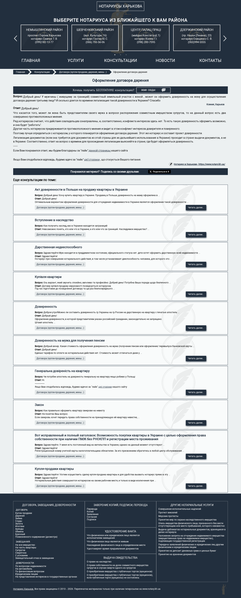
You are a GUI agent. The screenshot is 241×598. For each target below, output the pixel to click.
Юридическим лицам (26, 574)
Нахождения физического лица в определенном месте (116, 545)
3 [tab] (126, 55)
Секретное (20, 553)
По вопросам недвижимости (30, 566)
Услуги (76, 60)
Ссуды (18, 521)
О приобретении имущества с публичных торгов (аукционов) (119, 571)
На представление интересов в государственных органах (46, 576)
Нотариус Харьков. (23, 589)
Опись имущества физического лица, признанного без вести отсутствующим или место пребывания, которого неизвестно (191, 524)
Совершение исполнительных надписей (179, 509)
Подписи (91, 519)
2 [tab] (120, 55)
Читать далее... (196, 207)
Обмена (19, 531)
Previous (16, 38)
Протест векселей (167, 512)
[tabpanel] (44, 38)
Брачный (20, 534)
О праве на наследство (99, 561)
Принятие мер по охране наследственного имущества (187, 519)
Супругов (20, 550)
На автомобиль (23, 569)
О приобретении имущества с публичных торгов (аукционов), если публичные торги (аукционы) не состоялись (120, 576)
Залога (19, 523)
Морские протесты (168, 516)
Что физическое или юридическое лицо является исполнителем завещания (113, 536)
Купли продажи (23, 513)
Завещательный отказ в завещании (34, 558)
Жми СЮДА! (148, 90)
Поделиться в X (161, 171)
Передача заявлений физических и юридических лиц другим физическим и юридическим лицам (191, 546)
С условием (21, 555)
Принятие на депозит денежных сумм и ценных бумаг (187, 550)
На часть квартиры (25, 547)
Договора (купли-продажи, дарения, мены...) (60, 207)
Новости (165, 60)
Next (226, 38)
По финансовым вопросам (29, 571)
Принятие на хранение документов (177, 554)
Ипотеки (19, 526)
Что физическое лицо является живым (108, 541)
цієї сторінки (92, 159)
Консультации (120, 60)
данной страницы (99, 150)
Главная (30, 60)
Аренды (19, 529)
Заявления (92, 514)
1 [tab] (115, 55)
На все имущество (25, 545)
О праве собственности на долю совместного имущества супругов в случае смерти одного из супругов (117, 566)
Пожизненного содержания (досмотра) (36, 537)
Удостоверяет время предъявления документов (113, 548)
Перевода (92, 509)
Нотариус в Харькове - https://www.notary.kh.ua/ (199, 164)
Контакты (210, 60)
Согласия (92, 517)
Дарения (20, 515)
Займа (18, 518)
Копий (90, 511)
